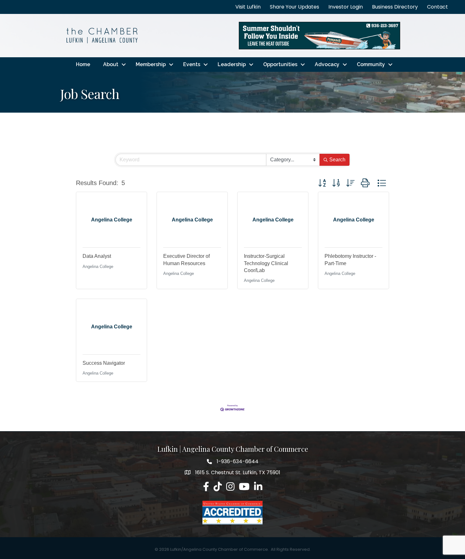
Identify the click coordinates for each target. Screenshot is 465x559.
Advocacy (327, 64)
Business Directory (395, 6)
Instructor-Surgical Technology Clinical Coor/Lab (266, 263)
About (110, 64)
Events (191, 64)
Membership (151, 64)
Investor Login (345, 6)
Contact (437, 6)
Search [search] (337, 159)
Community (371, 64)
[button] (322, 183)
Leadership (232, 64)
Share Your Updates (294, 6)
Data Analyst (97, 256)
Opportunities (280, 64)
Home (83, 64)
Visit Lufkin (248, 6)
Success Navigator (104, 363)
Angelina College (98, 266)
